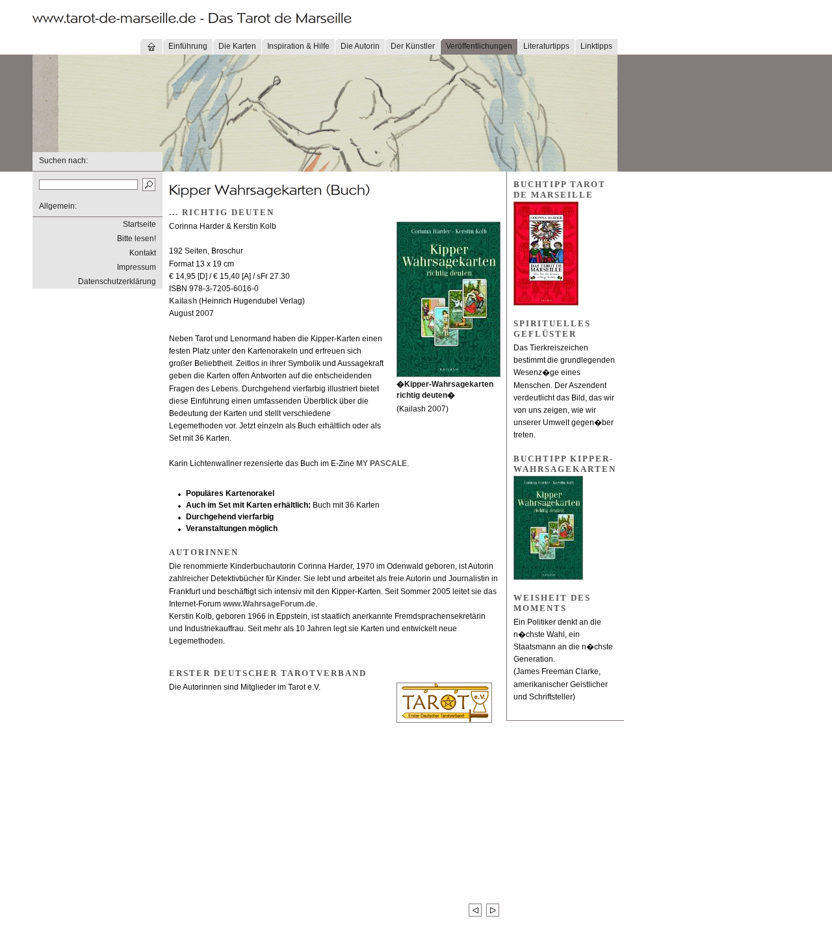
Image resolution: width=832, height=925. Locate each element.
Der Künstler (413, 46)
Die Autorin (360, 46)
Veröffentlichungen (479, 46)
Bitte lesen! (136, 238)
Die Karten (237, 46)
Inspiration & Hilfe (298, 46)
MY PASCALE (381, 463)
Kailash (183, 301)
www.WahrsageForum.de (269, 603)
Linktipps (596, 46)
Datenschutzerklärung (117, 281)
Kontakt (142, 252)
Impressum (136, 267)
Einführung (187, 46)
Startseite (139, 224)
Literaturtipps (546, 46)
